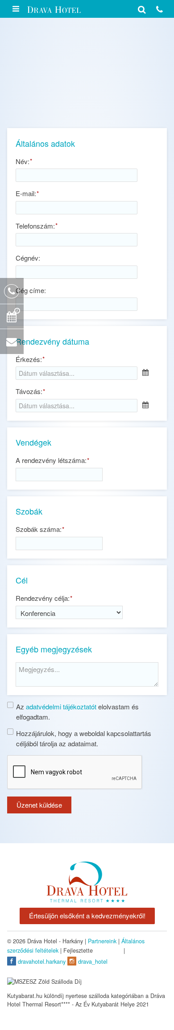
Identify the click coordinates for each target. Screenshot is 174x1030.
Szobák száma (40, 529)
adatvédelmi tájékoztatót (61, 706)
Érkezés (30, 359)
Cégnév (28, 257)
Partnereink (102, 941)
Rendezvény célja (44, 598)
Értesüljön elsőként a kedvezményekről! (87, 915)
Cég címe (31, 290)
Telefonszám (36, 225)
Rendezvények (36, 104)
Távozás (30, 391)
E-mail (27, 193)
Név (24, 161)
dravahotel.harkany (41, 962)
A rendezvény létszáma (52, 460)
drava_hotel (92, 962)
